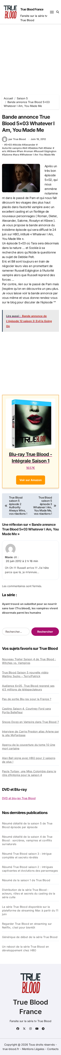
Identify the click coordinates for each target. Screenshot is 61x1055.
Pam (20, 151)
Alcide (17, 144)
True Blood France (31, 9)
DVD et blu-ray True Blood (19, 798)
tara (16, 154)
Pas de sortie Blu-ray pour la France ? (26, 699)
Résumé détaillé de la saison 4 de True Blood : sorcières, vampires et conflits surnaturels (27, 840)
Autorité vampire (12, 148)
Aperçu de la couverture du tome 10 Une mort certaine (28, 746)
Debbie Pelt (36, 148)
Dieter (48, 148)
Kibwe (12, 151)
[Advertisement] (30, 56)
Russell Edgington (45, 151)
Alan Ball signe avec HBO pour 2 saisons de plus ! (28, 759)
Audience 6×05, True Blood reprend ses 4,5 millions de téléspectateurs (28, 687)
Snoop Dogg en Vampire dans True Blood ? (30, 722)
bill (25, 148)
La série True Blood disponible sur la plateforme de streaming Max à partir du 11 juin (30, 910)
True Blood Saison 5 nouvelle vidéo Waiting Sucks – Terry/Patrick (25, 674)
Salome (8, 154)
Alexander (29, 144)
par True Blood (17, 139)
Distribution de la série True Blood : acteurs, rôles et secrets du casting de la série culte (28, 893)
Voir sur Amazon (30, 480)
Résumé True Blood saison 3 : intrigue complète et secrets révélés (27, 855)
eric (4, 151)
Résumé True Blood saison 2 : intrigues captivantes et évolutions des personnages (30, 868)
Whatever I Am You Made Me (38, 154)
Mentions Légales (33, 1049)
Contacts (52, 1049)
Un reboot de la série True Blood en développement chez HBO (25, 948)
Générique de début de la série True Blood (29, 937)
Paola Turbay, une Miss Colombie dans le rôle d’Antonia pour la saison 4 (29, 773)
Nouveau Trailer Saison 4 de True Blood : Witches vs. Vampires (29, 661)
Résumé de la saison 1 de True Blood (26, 880)
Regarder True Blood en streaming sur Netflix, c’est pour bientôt (27, 925)
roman (29, 151)
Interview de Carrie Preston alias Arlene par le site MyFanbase (30, 733)
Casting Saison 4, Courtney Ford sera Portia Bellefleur (26, 710)
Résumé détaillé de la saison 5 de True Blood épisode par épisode (27, 825)
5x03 (9, 144)
